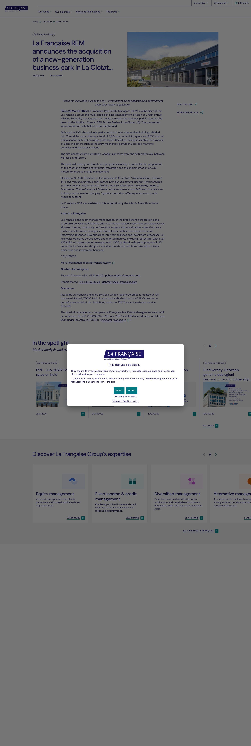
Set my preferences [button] (125, 396)
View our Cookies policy (125, 401)
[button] (131, 390)
